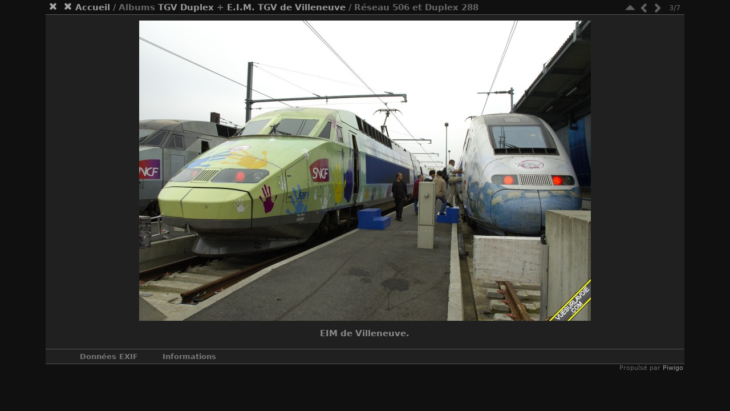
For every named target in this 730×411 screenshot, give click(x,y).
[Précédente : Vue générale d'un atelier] (644, 7)
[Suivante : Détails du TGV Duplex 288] (657, 7)
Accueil (92, 7)
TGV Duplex (186, 7)
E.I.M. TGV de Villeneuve (286, 7)
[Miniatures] (630, 7)
